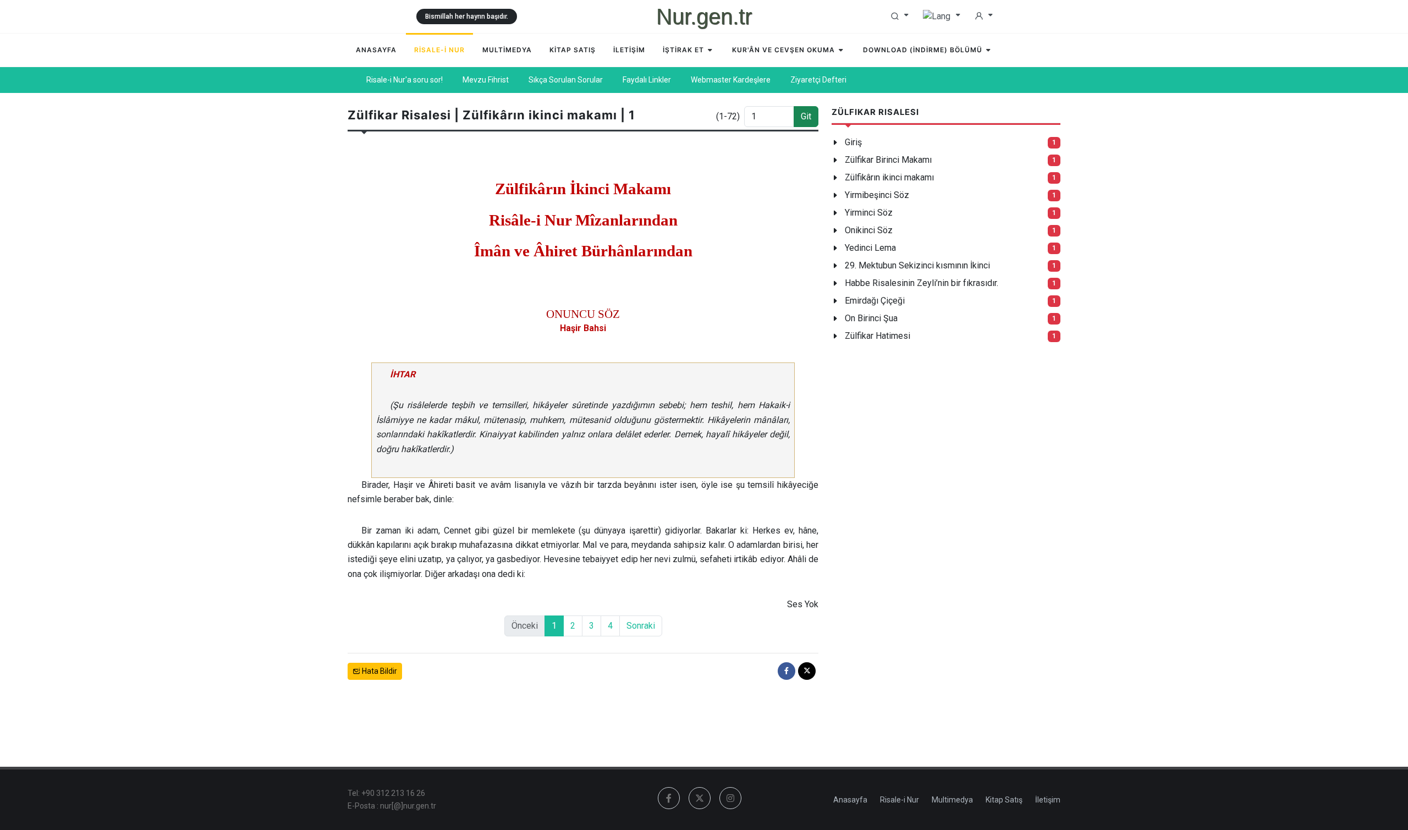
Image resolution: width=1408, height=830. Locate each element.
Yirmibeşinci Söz (877, 195)
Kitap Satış (1004, 799)
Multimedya (952, 799)
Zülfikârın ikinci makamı (889, 177)
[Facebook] (786, 671)
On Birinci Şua (871, 318)
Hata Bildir (378, 671)
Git (806, 116)
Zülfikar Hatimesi (877, 336)
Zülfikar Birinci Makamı (888, 160)
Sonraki (640, 625)
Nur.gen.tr (704, 16)
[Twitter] (807, 671)
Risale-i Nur (899, 799)
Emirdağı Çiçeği (875, 300)
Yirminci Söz (869, 212)
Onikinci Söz (869, 230)
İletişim (1047, 799)
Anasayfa (850, 799)
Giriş (853, 142)
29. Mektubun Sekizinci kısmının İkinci (917, 265)
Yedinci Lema (870, 248)
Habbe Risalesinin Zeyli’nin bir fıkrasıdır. (921, 283)
